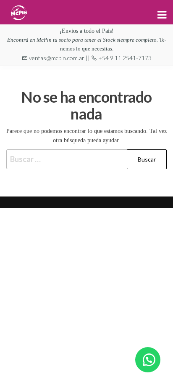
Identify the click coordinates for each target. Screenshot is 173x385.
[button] (147, 359)
